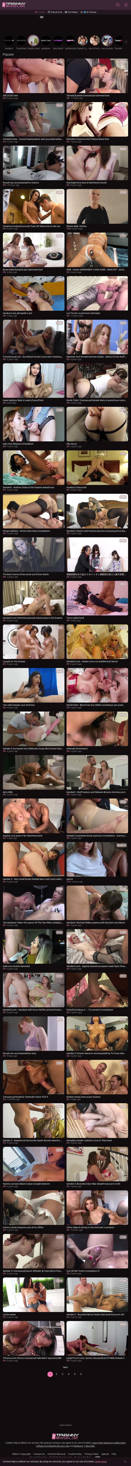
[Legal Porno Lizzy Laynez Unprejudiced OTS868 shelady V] (97, 1342)
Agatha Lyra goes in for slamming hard (22, 836)
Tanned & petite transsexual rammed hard (88, 95)
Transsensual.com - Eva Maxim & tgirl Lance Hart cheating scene (33, 357)
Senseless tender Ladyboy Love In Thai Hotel (89, 1140)
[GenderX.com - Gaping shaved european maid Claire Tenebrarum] (97, 950)
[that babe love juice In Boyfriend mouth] (97, 166)
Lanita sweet (9, 1314)
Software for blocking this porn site (53, 1446)
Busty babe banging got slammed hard (23, 269)
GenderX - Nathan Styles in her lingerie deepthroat (28, 487)
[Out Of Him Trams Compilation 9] (97, 1254)
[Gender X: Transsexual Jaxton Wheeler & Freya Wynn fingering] (33, 1254)
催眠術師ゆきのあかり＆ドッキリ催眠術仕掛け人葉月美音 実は (95, 574)
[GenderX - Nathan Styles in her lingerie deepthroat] (33, 471)
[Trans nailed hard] (97, 601)
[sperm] (97, 863)
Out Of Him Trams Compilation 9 (83, 1271)
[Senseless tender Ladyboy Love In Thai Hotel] (97, 1124)
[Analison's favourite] (97, 471)
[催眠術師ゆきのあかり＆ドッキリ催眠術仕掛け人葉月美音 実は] (97, 558)
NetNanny (78, 1446)
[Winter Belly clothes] (97, 210)
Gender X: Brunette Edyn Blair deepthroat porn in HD (93, 1184)
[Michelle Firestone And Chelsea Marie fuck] (97, 123)
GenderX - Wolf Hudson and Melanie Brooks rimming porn (96, 792)
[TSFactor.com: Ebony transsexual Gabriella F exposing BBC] (33, 1342)
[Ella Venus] (97, 427)
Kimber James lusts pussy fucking (83, 1097)
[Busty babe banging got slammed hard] (33, 253)
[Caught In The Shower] (33, 645)
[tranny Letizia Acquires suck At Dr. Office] (33, 1211)
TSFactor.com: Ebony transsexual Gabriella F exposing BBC (32, 1358)
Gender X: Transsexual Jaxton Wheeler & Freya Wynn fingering (33, 1271)
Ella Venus (72, 444)
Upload (105, 1453)
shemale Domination (77, 748)
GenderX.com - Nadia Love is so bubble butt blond (92, 661)
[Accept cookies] (125, 1462)
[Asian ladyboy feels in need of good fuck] (33, 384)
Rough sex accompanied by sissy (19, 1053)
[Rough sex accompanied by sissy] (33, 1037)
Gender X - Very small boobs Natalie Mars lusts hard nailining (33, 879)
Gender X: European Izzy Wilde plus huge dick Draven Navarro (33, 748)
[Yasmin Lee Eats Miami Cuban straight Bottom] (33, 1167)
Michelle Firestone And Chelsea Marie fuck (88, 139)
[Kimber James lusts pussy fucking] (97, 1080)
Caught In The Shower (14, 661)
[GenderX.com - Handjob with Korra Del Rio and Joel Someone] (33, 993)
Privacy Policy (91, 1453)
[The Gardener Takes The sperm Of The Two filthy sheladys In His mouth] (33, 906)
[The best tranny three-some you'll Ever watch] (33, 558)
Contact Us (39, 1453)
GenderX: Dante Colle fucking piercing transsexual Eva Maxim (97, 531)
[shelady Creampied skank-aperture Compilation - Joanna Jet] (97, 819)
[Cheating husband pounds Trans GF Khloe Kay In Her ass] (33, 210)
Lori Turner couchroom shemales (83, 313)
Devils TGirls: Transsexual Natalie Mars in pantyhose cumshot (96, 400)
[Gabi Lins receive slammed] (33, 950)
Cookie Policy (75, 1453)
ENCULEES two (10, 95)
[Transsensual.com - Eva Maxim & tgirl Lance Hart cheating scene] (33, 340)
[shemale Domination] (97, 732)
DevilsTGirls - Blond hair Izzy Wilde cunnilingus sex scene (95, 705)
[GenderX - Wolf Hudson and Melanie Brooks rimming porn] (97, 776)
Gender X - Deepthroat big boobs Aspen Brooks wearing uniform (33, 1140)
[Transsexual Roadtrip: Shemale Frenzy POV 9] (33, 1080)
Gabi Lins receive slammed (16, 966)
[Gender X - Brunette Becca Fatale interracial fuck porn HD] (97, 1298)
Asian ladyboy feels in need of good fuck (23, 400)
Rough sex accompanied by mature (21, 183)
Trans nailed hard (75, 618)
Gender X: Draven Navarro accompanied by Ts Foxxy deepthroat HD (96, 1053)
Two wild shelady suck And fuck (19, 705)
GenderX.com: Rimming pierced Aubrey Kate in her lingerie (32, 618)
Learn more (101, 1461)
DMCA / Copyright (21, 1453)
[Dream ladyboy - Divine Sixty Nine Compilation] (33, 514)
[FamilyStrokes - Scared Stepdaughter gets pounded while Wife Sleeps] (33, 123)
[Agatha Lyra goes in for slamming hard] (33, 819)
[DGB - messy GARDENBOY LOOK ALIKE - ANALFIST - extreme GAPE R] (97, 253)
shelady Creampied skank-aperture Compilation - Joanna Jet (96, 836)
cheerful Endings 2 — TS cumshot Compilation (90, 1010)
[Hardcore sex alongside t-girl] (33, 297)
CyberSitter (89, 1446)
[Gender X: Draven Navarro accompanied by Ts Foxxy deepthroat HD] (97, 1037)
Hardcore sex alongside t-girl (17, 313)
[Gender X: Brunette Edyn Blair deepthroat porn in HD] (97, 1167)
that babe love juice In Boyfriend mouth (87, 183)
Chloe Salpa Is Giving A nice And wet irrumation (90, 1227)
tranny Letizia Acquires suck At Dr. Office (23, 1227)
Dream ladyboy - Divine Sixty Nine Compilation (26, 531)
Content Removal (56, 1453)
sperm (70, 879)
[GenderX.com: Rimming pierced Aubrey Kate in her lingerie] (33, 601)
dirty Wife (8, 792)
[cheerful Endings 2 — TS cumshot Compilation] (97, 993)
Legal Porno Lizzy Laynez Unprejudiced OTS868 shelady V (96, 1358)
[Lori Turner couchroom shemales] (97, 297)
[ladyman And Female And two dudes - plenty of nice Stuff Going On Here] (97, 340)
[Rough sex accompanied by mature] (33, 166)
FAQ (114, 1453)
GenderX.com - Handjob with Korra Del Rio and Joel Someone (32, 1010)
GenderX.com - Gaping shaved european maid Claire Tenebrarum (96, 966)
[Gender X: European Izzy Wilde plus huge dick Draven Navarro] (33, 732)
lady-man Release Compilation (18, 444)
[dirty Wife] (33, 776)
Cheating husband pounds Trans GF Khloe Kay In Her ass (31, 226)
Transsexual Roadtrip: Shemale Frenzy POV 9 (25, 1097)
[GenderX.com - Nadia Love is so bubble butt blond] (97, 645)
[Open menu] (126, 5)
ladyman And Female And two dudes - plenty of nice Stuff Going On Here (97, 357)
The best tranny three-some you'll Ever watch (26, 574)
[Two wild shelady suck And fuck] (33, 689)
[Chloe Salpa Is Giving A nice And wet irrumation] (97, 1211)
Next (65, 1367)
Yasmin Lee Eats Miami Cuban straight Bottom (26, 1184)
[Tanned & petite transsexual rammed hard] (97, 79)
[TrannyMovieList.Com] (14, 4)
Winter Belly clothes (76, 226)
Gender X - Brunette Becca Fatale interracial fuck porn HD (95, 1314)
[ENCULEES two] (33, 79)
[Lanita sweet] (33, 1298)
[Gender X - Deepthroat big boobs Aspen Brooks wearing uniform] (33, 1124)
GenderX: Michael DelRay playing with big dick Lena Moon (96, 923)
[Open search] (118, 5)
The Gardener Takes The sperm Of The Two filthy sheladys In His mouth (32, 923)
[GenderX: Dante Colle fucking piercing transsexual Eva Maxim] (97, 514)
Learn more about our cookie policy (109, 1442)
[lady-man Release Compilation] (33, 427)
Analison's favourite (76, 487)
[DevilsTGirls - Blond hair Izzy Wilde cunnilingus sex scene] (97, 689)
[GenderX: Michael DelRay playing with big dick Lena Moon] (97, 906)
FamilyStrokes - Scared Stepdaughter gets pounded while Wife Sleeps (32, 139)
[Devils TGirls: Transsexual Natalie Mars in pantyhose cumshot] (97, 384)
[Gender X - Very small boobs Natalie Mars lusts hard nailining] (33, 863)
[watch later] (7, 62)
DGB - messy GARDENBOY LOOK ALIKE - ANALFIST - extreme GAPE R (96, 269)
